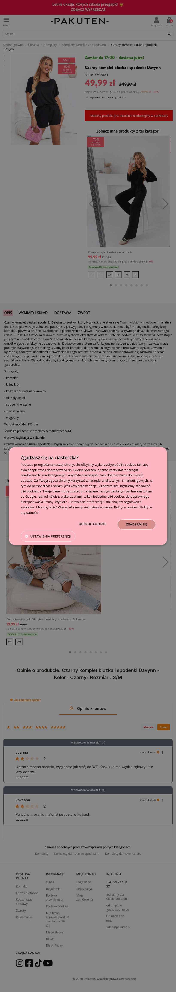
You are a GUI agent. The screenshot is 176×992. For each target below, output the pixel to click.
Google (30, 496)
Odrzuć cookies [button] (92, 524)
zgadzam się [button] (136, 524)
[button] (48, 536)
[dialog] (88, 496)
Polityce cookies (126, 507)
